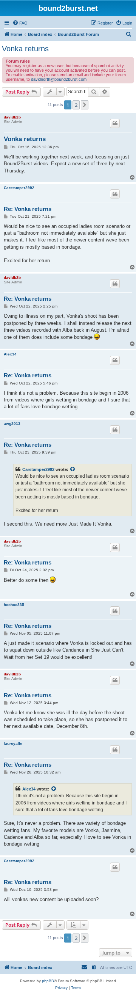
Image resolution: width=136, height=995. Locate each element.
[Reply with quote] (115, 123)
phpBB (48, 981)
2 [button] (76, 104)
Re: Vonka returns (27, 209)
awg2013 (12, 423)
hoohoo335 (14, 605)
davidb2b (12, 117)
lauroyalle (13, 743)
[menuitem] (20, 23)
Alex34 (10, 354)
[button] (84, 104)
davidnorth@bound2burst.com (59, 79)
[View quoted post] (73, 469)
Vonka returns (25, 49)
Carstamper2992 (19, 188)
